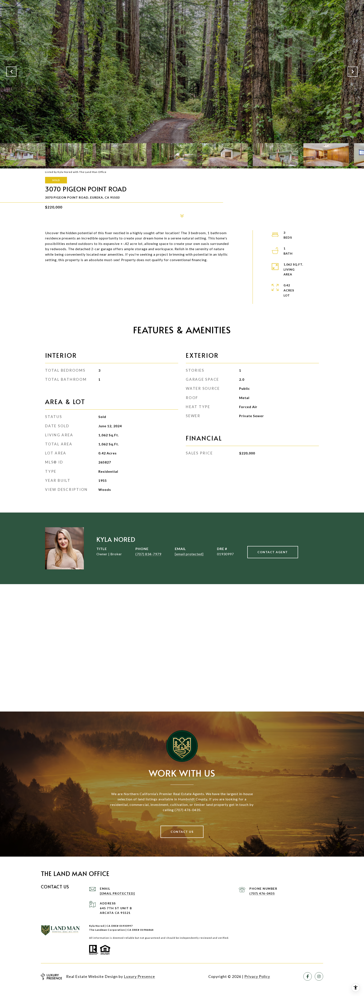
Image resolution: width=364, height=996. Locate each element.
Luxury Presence (139, 976)
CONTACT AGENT (272, 552)
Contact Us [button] (182, 831)
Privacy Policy (257, 976)
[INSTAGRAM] (319, 976)
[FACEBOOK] (307, 976)
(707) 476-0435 (262, 893)
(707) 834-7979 (148, 554)
